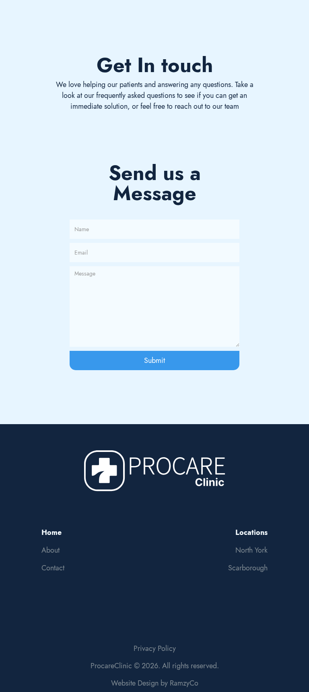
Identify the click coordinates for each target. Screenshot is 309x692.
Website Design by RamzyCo (154, 683)
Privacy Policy (155, 648)
